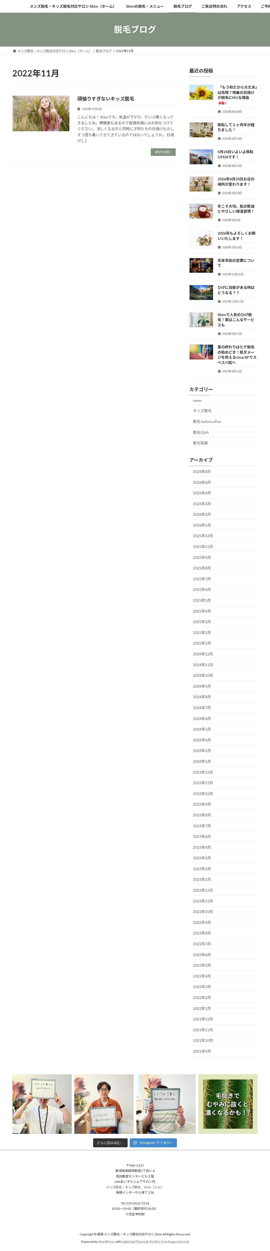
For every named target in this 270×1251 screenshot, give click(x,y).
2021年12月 (203, 1019)
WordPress (106, 1242)
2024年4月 (202, 739)
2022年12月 (203, 890)
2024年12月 (203, 654)
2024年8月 (202, 697)
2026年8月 (202, 471)
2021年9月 (202, 1051)
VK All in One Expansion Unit (169, 1242)
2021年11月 (203, 1029)
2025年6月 (202, 589)
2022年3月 (202, 986)
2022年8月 (202, 933)
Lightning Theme (134, 1242)
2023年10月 (203, 793)
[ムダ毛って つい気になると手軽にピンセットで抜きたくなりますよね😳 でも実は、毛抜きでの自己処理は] (228, 1104)
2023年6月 (202, 836)
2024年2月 (202, 750)
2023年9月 (202, 804)
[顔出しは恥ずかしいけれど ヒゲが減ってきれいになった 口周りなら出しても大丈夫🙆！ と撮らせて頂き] (42, 1104)
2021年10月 (203, 1040)
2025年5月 (202, 600)
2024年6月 (202, 718)
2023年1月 (202, 879)
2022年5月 (202, 965)
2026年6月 (202, 482)
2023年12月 (203, 772)
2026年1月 (202, 525)
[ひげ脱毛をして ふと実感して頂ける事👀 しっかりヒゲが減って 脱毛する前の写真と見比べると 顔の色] (104, 1104)
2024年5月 (202, 729)
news (197, 400)
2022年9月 (202, 922)
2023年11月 (203, 782)
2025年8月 (202, 568)
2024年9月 (202, 686)
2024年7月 (202, 707)
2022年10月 (203, 911)
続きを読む (163, 152)
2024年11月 (203, 664)
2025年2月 (202, 632)
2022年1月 (202, 1008)
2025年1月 (202, 643)
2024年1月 (202, 761)
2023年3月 (202, 858)
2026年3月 (202, 503)
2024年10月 (203, 675)
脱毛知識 (200, 443)
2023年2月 (202, 868)
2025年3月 (202, 621)
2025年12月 (203, 535)
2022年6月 (202, 954)
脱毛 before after (207, 421)
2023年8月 (202, 815)
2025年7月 (202, 578)
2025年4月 (202, 611)
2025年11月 (203, 546)
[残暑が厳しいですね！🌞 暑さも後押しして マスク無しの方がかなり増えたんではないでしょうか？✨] (166, 1104)
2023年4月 (202, 847)
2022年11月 (203, 900)
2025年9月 (202, 557)
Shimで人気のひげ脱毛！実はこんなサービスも (236, 319)
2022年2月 (202, 997)
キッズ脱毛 (202, 410)
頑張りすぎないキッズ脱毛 (105, 99)
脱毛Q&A (201, 432)
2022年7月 (202, 944)
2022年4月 (202, 976)
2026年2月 (202, 514)
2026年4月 (202, 493)
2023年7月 (202, 825)
